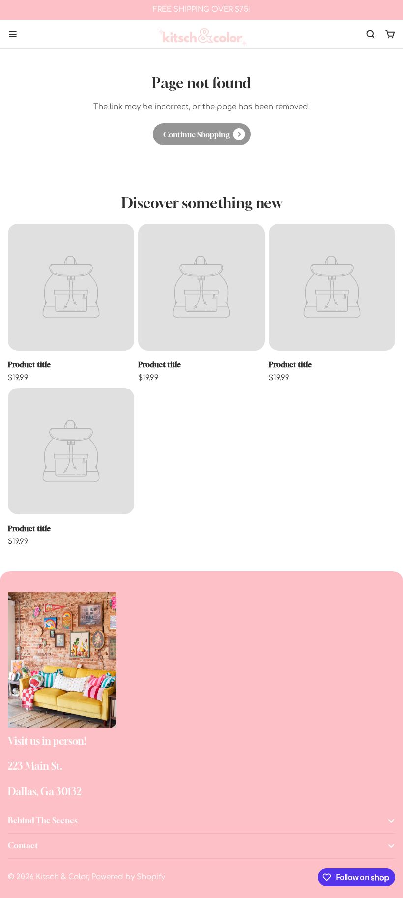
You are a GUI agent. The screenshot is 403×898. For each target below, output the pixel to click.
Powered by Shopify (128, 877)
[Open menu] (13, 34)
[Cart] (390, 34)
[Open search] (370, 34)
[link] (202, 134)
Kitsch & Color (62, 877)
